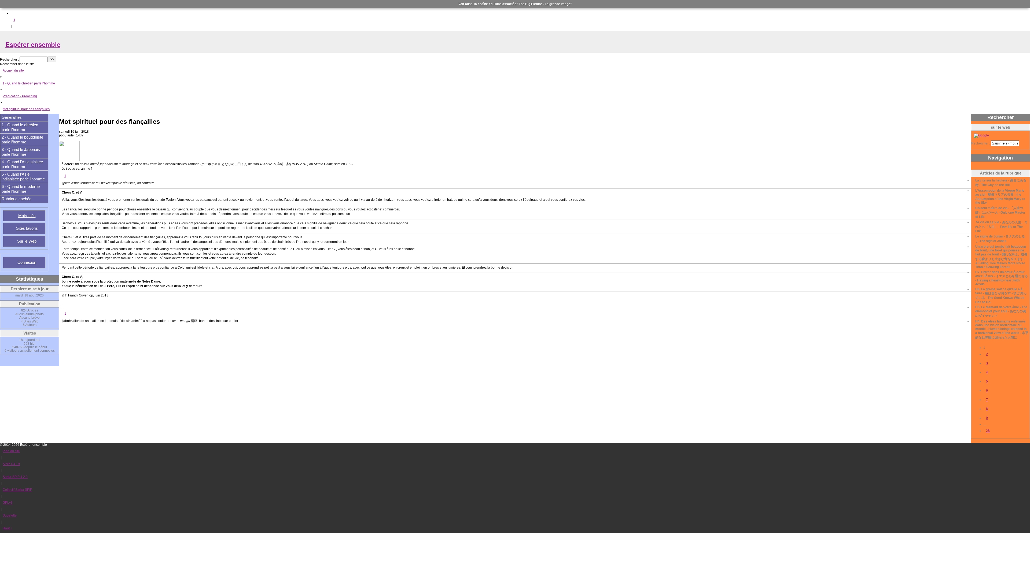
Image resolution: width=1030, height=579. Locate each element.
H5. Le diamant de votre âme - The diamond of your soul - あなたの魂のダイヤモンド (1001, 311)
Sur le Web (26, 241)
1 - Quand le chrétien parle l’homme (29, 83)
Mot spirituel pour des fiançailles (26, 109)
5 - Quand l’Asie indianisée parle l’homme (23, 176)
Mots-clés (27, 216)
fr (14, 20)
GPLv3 (8, 502)
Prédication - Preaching (20, 96)
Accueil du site (13, 70)
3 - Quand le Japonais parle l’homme (21, 152)
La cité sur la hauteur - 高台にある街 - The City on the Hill (1000, 183)
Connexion (26, 262)
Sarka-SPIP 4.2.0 (15, 477)
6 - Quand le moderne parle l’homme (21, 189)
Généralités (12, 117)
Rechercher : (9, 59)
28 (988, 431)
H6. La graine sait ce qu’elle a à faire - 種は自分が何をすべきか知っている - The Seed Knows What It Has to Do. (1001, 295)
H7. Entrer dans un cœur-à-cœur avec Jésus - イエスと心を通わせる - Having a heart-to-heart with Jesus (1001, 278)
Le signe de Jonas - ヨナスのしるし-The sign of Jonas (1000, 239)
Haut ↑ (7, 528)
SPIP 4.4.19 (11, 464)
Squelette (10, 515)
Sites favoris (27, 228)
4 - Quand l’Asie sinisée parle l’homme (22, 164)
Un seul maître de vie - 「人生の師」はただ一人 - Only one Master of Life (1000, 212)
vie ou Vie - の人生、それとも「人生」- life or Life (1001, 226)
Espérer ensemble (32, 44)
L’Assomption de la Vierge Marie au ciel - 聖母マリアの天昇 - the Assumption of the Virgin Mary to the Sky (1000, 197)
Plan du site (11, 451)
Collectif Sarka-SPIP (17, 490)
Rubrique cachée (16, 199)
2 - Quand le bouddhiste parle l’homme (22, 139)
